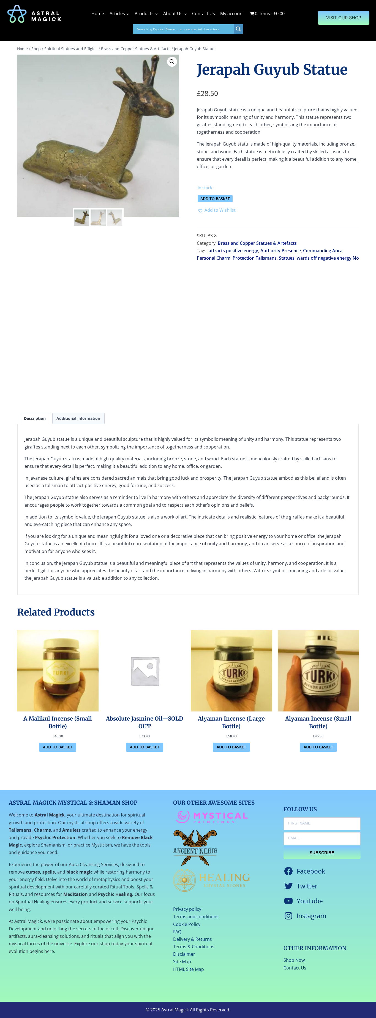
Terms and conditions (196, 917)
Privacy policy (187, 909)
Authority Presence (280, 251)
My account (232, 13)
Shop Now (294, 960)
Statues (287, 258)
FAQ (177, 932)
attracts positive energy (233, 251)
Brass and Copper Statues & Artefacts (257, 243)
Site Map (182, 961)
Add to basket (215, 198)
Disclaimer (184, 954)
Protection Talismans (255, 258)
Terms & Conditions (193, 947)
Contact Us (203, 13)
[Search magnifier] (238, 29)
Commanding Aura (322, 251)
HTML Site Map (188, 969)
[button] (172, 62)
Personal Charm (213, 258)
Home (97, 13)
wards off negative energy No (328, 258)
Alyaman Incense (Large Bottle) (231, 722)
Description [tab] (35, 418)
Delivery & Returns (192, 939)
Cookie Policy (186, 924)
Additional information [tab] (78, 418)
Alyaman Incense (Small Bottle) (318, 722)
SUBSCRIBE (322, 852)
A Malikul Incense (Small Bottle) (57, 722)
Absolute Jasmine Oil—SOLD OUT (144, 722)
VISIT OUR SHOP (343, 17)
